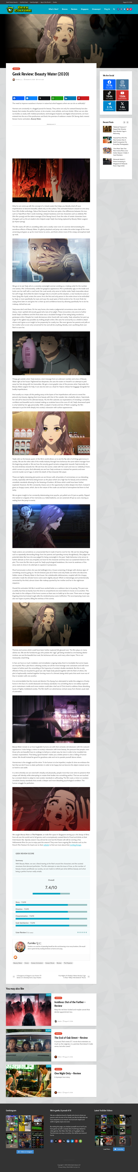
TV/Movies (16, 68)
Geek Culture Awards (12, 2)
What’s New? (53, 9)
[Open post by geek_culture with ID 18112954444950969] (12, 1123)
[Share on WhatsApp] (57, 98)
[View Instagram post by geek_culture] (16, 1130)
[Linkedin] (68, 1141)
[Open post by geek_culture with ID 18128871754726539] (25, 1123)
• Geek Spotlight (33, 2)
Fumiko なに (19, 79)
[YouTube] (60, 1141)
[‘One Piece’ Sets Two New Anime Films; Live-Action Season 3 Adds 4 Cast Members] (107, 150)
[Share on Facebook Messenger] (31, 98)
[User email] (15, 957)
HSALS (59, 1057)
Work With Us (71, 1167)
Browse (64, 9)
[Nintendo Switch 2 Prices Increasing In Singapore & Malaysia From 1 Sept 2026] (107, 161)
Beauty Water (17, 963)
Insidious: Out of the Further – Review (69, 1003)
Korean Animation (37, 963)
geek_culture (12, 1117)
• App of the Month (45, 2)
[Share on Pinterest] (83, 98)
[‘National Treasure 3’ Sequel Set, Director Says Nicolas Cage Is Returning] (107, 129)
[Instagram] (55, 1141)
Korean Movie (49, 963)
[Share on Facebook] (18, 98)
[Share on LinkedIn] (70, 98)
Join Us (78, 1167)
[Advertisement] (51, 89)
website (46, 845)
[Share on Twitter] (44, 98)
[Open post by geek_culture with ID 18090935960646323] (38, 1123)
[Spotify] (80, 1141)
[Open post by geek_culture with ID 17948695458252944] (38, 1140)
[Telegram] (72, 1141)
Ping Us (107, 9)
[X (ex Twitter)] (64, 1141)
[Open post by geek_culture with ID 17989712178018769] (25, 1140)
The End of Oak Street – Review (71, 1037)
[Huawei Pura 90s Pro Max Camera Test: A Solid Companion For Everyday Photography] (107, 140)
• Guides (54, 2)
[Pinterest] (76, 1141)
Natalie (59, 1021)
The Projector (68, 963)
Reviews (74, 9)
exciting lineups (75, 845)
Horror (27, 963)
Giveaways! (96, 9)
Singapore (84, 9)
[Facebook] (51, 1141)
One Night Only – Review (67, 1073)
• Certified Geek (23, 2)
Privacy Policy (62, 1167)
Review (59, 963)
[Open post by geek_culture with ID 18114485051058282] (12, 1140)
